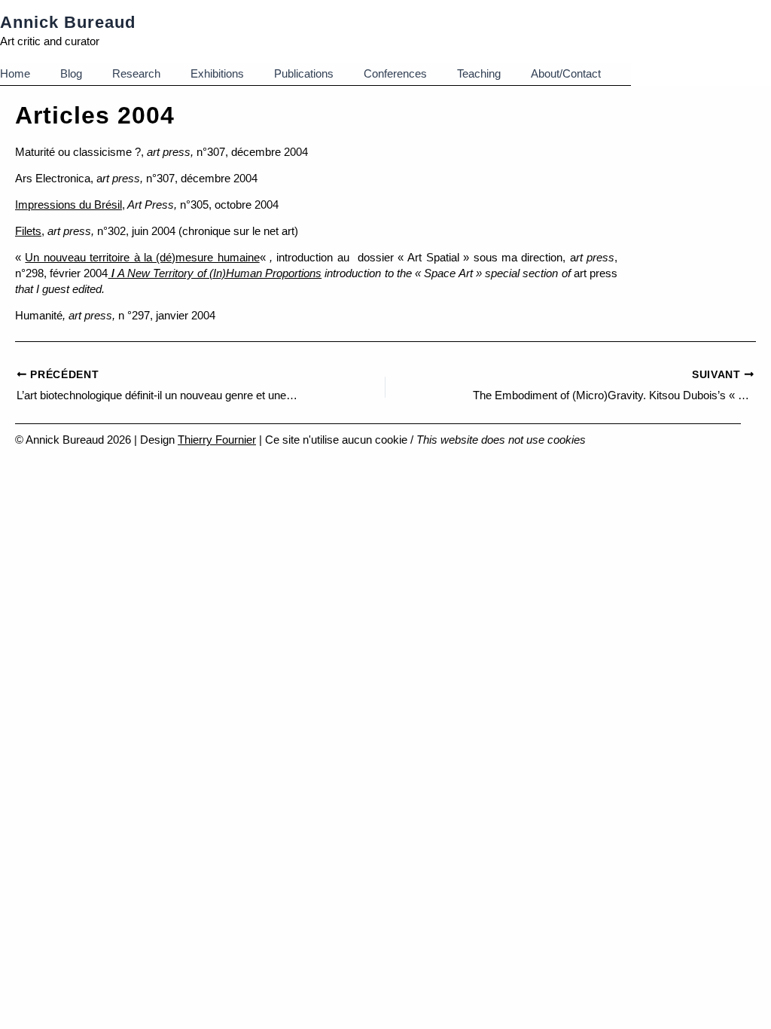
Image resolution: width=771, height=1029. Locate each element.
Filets (28, 230)
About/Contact (566, 73)
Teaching (479, 73)
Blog (71, 73)
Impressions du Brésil (68, 204)
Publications (304, 73)
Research (136, 73)
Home (15, 73)
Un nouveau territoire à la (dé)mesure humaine (142, 257)
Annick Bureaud (68, 22)
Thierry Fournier (217, 439)
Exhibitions (217, 73)
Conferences (395, 73)
